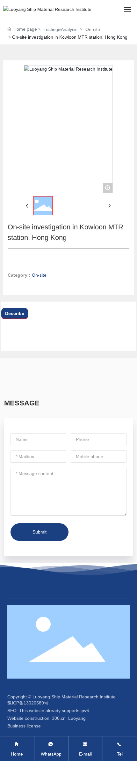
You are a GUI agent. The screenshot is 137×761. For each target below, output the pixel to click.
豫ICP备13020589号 (27, 702)
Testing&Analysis (60, 29)
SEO (12, 710)
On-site (92, 29)
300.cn (59, 718)
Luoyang (77, 718)
